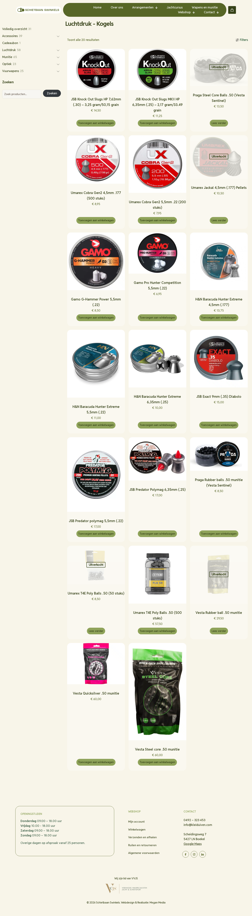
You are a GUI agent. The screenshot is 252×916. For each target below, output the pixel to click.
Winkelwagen (136, 829)
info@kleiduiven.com (198, 825)
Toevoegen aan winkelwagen (96, 123)
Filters (244, 40)
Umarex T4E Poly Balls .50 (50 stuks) (96, 593)
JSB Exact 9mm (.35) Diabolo (218, 396)
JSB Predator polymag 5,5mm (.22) (96, 521)
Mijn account (136, 821)
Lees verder (219, 123)
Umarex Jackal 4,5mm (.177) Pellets (219, 188)
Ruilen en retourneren (142, 845)
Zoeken (52, 93)
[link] (126, 889)
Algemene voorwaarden (143, 853)
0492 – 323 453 (194, 820)
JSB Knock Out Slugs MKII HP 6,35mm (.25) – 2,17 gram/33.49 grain (157, 104)
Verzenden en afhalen (142, 837)
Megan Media (157, 902)
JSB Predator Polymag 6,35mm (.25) (157, 489)
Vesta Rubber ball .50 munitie (219, 613)
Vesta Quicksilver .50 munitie (96, 693)
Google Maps (193, 844)
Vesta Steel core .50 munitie (157, 749)
